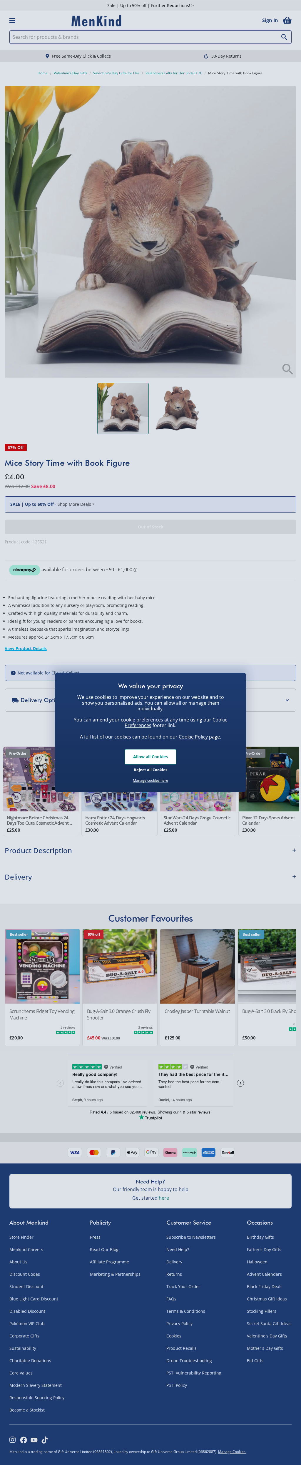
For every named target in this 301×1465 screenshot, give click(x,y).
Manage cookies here (150, 780)
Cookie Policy (193, 737)
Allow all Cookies (150, 756)
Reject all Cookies (150, 769)
